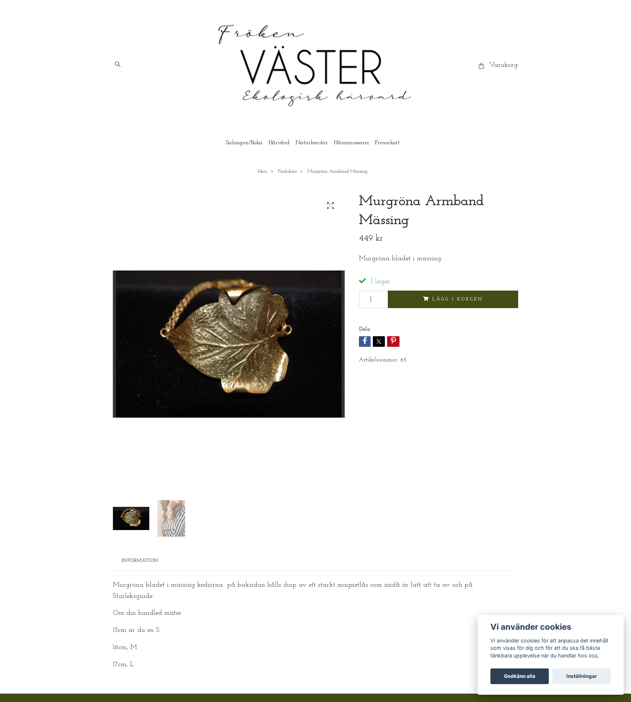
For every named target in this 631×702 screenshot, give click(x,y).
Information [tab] (140, 560)
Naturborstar (311, 143)
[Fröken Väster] (315, 65)
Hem (262, 171)
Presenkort (387, 143)
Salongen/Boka (244, 143)
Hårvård (279, 143)
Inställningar (581, 676)
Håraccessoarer (351, 143)
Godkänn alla (519, 676)
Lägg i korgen (457, 299)
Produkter (287, 171)
